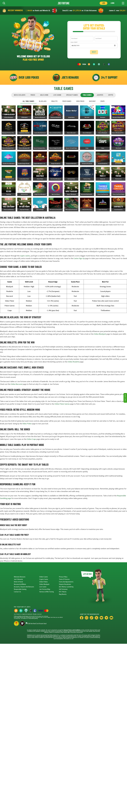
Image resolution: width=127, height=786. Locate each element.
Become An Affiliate (20, 584)
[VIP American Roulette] (56, 204)
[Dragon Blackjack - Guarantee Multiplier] (40, 158)
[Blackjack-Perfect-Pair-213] (9, 128)
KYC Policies (62, 591)
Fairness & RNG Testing (46, 591)
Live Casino (57, 95)
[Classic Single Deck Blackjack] (56, 143)
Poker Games (66, 101)
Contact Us (17, 591)
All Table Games (28, 101)
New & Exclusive (19, 95)
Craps (102, 101)
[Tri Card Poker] (40, 204)
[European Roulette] (87, 158)
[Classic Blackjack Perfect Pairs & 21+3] (118, 128)
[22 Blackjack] (24, 112)
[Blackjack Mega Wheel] (118, 112)
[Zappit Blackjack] (103, 204)
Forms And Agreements (66, 581)
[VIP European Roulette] (71, 204)
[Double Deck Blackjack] (9, 158)
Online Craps (31, 439)
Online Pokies (43, 581)
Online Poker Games (62, 404)
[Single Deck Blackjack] (40, 189)
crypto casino (25, 256)
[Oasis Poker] (40, 174)
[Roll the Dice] (24, 189)
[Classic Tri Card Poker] (71, 143)
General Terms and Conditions (72, 630)
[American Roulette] (56, 112)
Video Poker (80, 101)
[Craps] (87, 143)
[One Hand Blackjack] (56, 174)
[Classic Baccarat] (71, 128)
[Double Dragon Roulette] (24, 158)
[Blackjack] (103, 112)
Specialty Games (72, 95)
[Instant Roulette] (103, 158)
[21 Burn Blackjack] (9, 112)
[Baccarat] (87, 112)
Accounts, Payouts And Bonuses (24, 586)
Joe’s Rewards (18, 579)
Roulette (54, 101)
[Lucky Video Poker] (24, 174)
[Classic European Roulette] (40, 143)
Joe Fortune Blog (44, 589)
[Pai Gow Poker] (71, 174)
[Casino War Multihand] (40, 128)
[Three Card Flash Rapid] (118, 189)
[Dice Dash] (118, 143)
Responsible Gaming (20, 589)
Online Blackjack (100, 334)
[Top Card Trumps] (24, 204)
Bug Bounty (62, 594)
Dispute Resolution (65, 584)
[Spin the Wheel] (56, 189)
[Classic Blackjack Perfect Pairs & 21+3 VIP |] (9, 143)
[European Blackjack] (71, 158)
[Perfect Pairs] (87, 174)
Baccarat (92, 101)
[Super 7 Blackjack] (71, 189)
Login (112, 3)
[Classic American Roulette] (56, 128)
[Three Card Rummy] (9, 204)
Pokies (33, 95)
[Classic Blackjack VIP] (24, 143)
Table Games (87, 95)
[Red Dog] (9, 189)
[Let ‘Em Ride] (118, 158)
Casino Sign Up (79, 258)
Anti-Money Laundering (66, 586)
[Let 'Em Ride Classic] (9, 174)
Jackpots (100, 95)
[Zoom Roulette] (118, 204)
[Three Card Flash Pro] (103, 189)
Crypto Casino (43, 579)
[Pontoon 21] (118, 174)
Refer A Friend (18, 581)
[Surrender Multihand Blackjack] (87, 189)
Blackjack (43, 101)
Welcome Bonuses (19, 577)
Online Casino (43, 577)
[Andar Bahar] (71, 112)
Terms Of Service (64, 579)
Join (103, 3)
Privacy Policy (63, 577)
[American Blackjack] (40, 112)
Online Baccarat (16, 384)
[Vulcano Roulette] (87, 204)
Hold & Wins (44, 95)
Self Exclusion (63, 589)
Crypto (110, 95)
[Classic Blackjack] (87, 128)
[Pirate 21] (103, 174)
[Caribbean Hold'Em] (24, 128)
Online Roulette (73, 362)
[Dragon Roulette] (56, 158)
